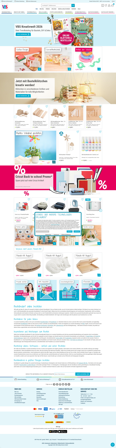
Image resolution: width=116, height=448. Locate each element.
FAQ (37, 400)
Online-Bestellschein (63, 391)
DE (114, 1)
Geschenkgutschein (41, 393)
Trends (48, 9)
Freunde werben (40, 395)
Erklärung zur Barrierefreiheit (65, 402)
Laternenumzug (59, 325)
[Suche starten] (73, 5)
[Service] (102, 5)
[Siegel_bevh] (58, 416)
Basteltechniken (44, 322)
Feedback (83, 403)
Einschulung (50, 325)
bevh (59, 413)
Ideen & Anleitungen (64, 9)
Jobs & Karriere (18, 393)
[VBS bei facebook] (54, 384)
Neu (37, 9)
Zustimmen (76, 231)
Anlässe (53, 9)
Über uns (16, 391)
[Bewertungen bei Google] (40, 415)
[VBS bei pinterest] (60, 384)
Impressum (56, 234)
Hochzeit (38, 325)
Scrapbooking (68, 338)
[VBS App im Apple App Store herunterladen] (62, 431)
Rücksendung (62, 397)
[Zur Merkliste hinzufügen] (29, 106)
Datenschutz (48, 234)
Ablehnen (70, 231)
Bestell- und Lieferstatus (86, 401)
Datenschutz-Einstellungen (65, 400)
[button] (15, 116)
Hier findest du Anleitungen (76, 340)
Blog (84, 323)
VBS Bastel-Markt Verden (20, 399)
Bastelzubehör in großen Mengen (27, 365)
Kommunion (44, 325)
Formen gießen (59, 338)
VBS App (61, 404)
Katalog (38, 391)
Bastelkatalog (24, 323)
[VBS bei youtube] (63, 384)
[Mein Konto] (109, 5)
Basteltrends (53, 322)
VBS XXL (42, 9)
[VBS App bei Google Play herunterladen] (53, 431)
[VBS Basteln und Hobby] (4, 6)
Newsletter (39, 397)
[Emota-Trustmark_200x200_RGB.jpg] (77, 415)
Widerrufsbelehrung (63, 399)
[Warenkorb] (112, 5)
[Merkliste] (106, 5)
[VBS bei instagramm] (57, 384)
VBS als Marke (17, 397)
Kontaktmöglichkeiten (86, 399)
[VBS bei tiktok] (66, 384)
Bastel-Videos (90, 336)
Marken (74, 9)
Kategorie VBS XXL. (83, 363)
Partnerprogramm (18, 395)
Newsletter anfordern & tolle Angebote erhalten (40, 374)
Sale (79, 9)
